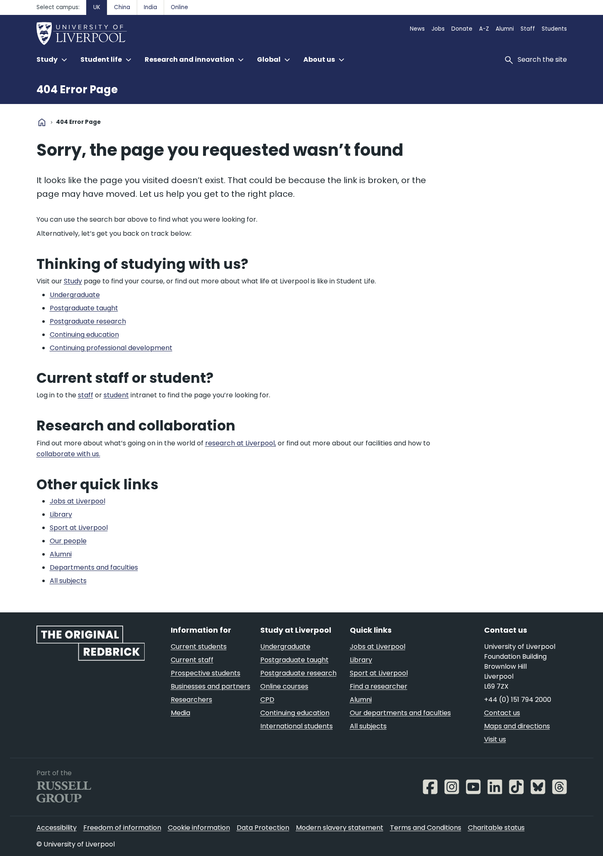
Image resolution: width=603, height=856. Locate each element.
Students (554, 29)
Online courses (284, 686)
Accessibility (56, 827)
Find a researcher (378, 686)
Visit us (495, 739)
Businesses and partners (210, 686)
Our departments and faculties (400, 713)
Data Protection (263, 827)
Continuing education (294, 713)
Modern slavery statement (339, 827)
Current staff (192, 660)
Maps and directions (517, 726)
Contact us (502, 713)
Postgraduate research (298, 673)
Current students (199, 646)
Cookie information (199, 827)
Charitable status (496, 827)
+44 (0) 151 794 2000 (517, 699)
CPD (267, 699)
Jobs (438, 29)
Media (180, 713)
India (150, 7)
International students (296, 726)
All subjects (368, 726)
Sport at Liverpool (379, 673)
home (41, 122)
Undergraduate (285, 646)
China (122, 7)
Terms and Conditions (425, 827)
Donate (461, 29)
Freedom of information (122, 827)
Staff (528, 29)
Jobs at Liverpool (377, 646)
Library (361, 660)
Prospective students (205, 673)
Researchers (191, 699)
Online (179, 7)
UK (96, 7)
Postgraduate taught (294, 660)
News (417, 29)
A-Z (484, 29)
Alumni (505, 29)
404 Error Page (77, 89)
